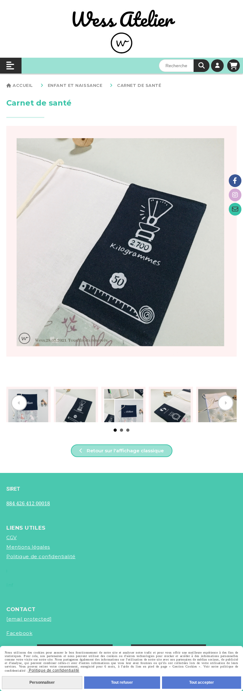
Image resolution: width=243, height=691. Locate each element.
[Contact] (235, 209)
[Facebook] (235, 180)
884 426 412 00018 (28, 503)
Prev (19, 403)
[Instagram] (235, 195)
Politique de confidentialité (41, 556)
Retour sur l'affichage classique (124, 451)
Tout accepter (201, 682)
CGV (11, 537)
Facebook (19, 633)
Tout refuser (122, 682)
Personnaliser (42, 682)
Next (226, 403)
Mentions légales (28, 547)
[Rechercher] (201, 65)
